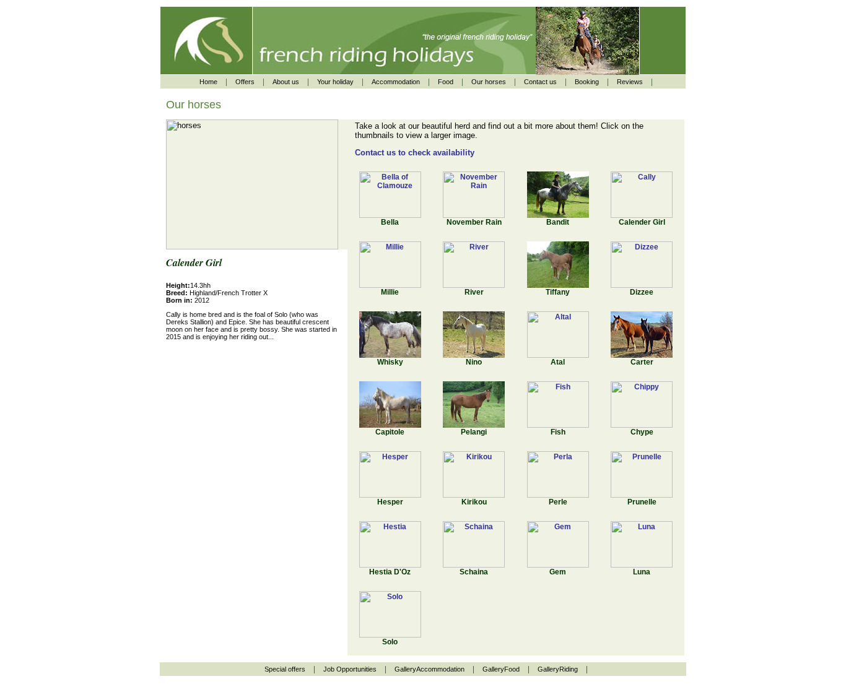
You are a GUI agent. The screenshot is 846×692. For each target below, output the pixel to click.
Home (208, 81)
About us (286, 81)
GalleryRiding (558, 669)
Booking (587, 81)
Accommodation (396, 81)
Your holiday (335, 81)
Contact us (540, 81)
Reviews (630, 81)
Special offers (284, 669)
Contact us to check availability (414, 152)
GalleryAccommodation (429, 669)
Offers (245, 81)
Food (445, 81)
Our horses (488, 81)
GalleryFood (501, 669)
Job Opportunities (350, 669)
